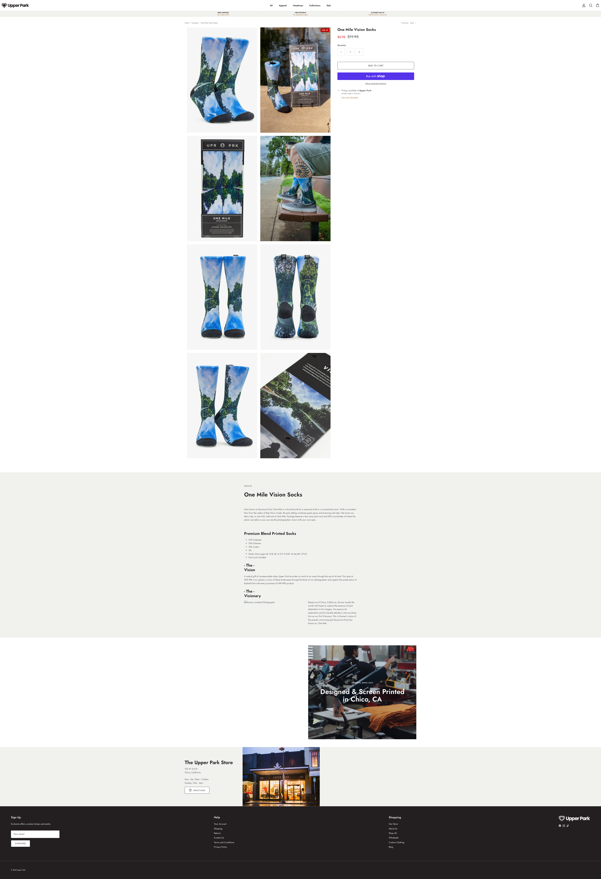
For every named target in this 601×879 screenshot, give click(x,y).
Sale (329, 5)
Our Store (393, 823)
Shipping (218, 828)
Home (187, 23)
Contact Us (219, 837)
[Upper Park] (15, 5)
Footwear (195, 23)
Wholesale (393, 837)
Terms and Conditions (224, 842)
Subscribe (20, 843)
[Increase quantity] (359, 52)
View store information (350, 97)
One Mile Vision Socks (209, 23)
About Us (393, 828)
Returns (217, 833)
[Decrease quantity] (341, 52)
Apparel (283, 5)
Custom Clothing (396, 842)
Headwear (298, 5)
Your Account (220, 823)
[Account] (583, 5)
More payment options (375, 83)
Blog (391, 846)
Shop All (393, 833)
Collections (314, 5)
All (271, 5)
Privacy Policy (220, 846)
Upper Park (21, 870)
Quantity (341, 45)
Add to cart (376, 65)
